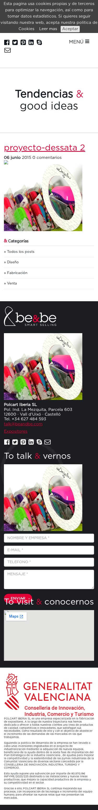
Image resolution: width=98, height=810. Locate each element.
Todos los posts (20, 252)
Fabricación (17, 273)
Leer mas (48, 29)
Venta (12, 283)
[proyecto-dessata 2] (49, 162)
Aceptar (70, 29)
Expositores (15, 431)
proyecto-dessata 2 (44, 148)
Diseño (13, 262)
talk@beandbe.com (23, 424)
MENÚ (77, 42)
